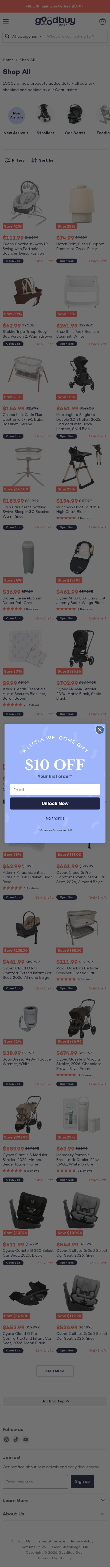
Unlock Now (55, 803)
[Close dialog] (100, 730)
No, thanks (55, 818)
